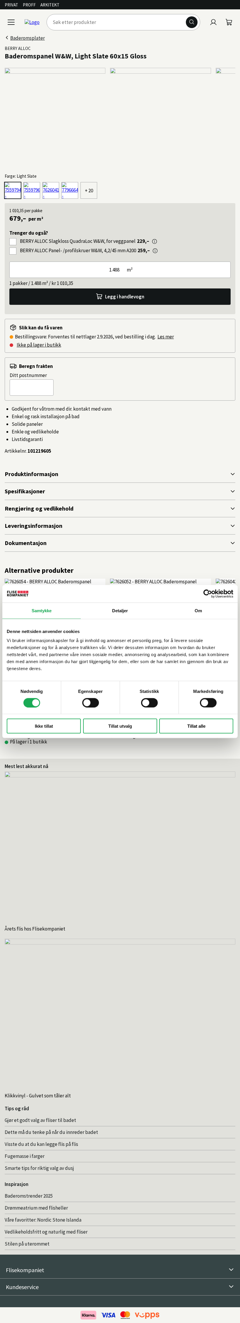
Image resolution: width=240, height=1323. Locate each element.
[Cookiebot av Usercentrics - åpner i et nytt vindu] (207, 593)
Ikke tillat (44, 726)
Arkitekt (49, 5)
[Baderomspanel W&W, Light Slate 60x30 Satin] (32, 190)
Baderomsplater (27, 38)
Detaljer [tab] (120, 610)
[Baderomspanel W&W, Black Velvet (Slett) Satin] (51, 190)
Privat (11, 5)
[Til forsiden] (32, 22)
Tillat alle (196, 726)
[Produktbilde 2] (160, 118)
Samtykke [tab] (42, 610)
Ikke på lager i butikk (39, 345)
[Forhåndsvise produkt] (154, 241)
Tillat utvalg (120, 726)
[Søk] (192, 22)
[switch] (90, 702)
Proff (29, 5)
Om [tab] (198, 610)
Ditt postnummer (28, 375)
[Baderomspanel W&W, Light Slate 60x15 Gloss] (13, 190)
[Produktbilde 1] (55, 118)
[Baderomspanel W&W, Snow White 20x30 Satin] (70, 190)
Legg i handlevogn (124, 296)
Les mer (165, 336)
